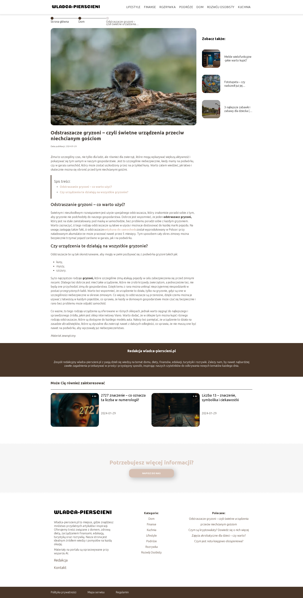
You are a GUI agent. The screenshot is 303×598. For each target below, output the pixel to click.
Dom (199, 7)
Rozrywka (167, 7)
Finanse (150, 7)
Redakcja (61, 560)
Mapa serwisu (96, 592)
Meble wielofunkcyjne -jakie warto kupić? (237, 58)
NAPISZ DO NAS (151, 473)
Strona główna (60, 21)
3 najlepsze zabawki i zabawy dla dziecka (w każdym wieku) (238, 109)
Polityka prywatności (63, 592)
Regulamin (122, 592)
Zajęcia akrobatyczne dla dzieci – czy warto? (219, 535)
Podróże (186, 7)
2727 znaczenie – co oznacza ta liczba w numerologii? (123, 397)
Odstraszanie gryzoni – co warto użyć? (86, 186)
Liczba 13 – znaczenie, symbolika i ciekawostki (220, 397)
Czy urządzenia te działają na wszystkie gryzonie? (94, 192)
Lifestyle (133, 7)
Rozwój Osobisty (221, 7)
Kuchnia (244, 7)
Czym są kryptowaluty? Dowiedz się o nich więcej (218, 529)
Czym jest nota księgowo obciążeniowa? (218, 541)
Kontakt (60, 568)
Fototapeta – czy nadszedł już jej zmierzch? (234, 84)
